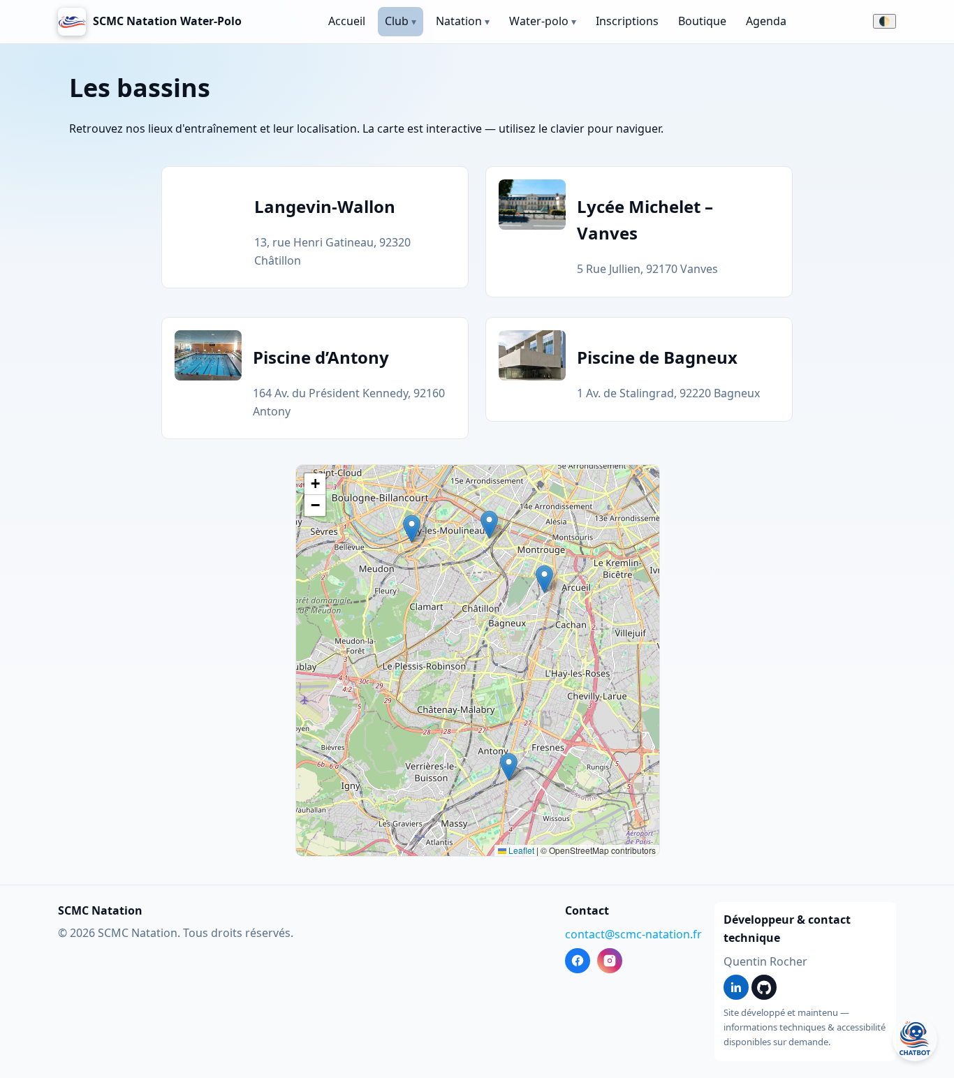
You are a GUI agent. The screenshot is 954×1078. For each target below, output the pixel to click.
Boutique (702, 21)
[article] (315, 227)
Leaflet (520, 850)
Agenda (766, 21)
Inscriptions (627, 21)
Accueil (346, 21)
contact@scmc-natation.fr (633, 934)
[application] (477, 660)
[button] (411, 529)
